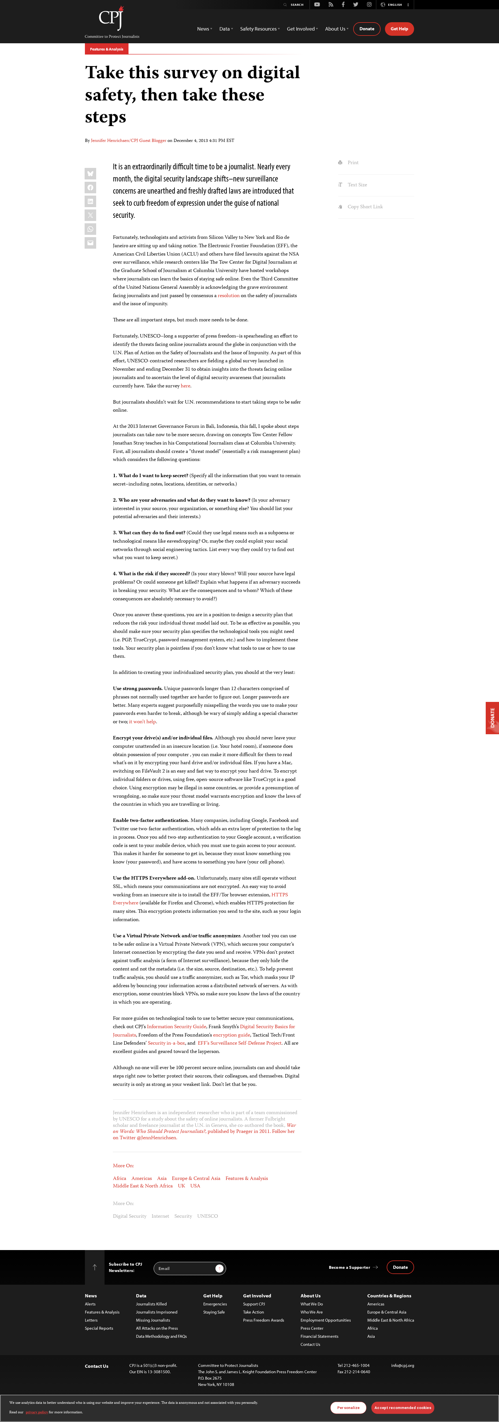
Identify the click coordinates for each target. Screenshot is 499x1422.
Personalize (348, 1408)
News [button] (203, 28)
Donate (367, 28)
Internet (160, 1216)
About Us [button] (335, 28)
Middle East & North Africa (143, 1186)
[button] (408, 4)
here (185, 386)
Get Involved (257, 1295)
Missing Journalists (153, 1320)
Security (183, 1216)
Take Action (253, 1312)
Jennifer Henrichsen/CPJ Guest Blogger (128, 141)
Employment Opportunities (326, 1320)
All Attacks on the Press (157, 1328)
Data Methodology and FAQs (161, 1336)
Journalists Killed (151, 1304)
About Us (311, 1295)
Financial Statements (319, 1336)
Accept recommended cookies (403, 1408)
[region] (249, 1408)
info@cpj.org (402, 1365)
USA (195, 1186)
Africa (119, 1178)
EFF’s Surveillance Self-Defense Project (240, 1043)
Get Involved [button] (301, 28)
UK (181, 1186)
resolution (229, 296)
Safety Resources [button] (258, 28)
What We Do (312, 1304)
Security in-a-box (166, 1043)
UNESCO (207, 1216)
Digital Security (129, 1216)
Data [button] (224, 28)
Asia (162, 1178)
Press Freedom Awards (263, 1320)
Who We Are (312, 1312)
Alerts (90, 1304)
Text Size (357, 185)
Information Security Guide (176, 1027)
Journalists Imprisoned (156, 1312)
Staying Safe (214, 1312)
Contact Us (310, 1344)
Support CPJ (254, 1304)
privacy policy (37, 1412)
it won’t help (142, 722)
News (91, 1295)
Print (352, 163)
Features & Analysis (106, 49)
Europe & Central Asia (196, 1178)
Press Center (312, 1328)
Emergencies (215, 1304)
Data (141, 1295)
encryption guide (231, 1035)
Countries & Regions (389, 1295)
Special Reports (99, 1328)
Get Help (399, 28)
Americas (141, 1178)
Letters (91, 1320)
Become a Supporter (349, 1267)
